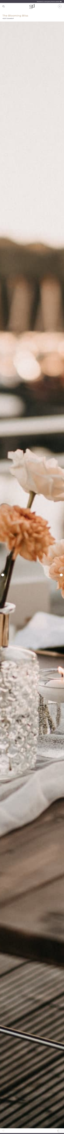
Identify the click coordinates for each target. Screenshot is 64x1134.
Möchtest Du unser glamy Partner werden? (48, 1)
